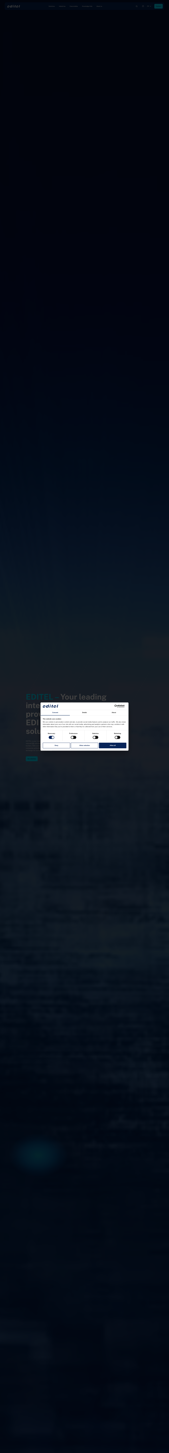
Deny (56, 745)
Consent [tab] (55, 712)
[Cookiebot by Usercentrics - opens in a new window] (117, 706)
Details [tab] (84, 712)
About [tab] (114, 712)
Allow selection (84, 745)
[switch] (73, 737)
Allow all (113, 745)
